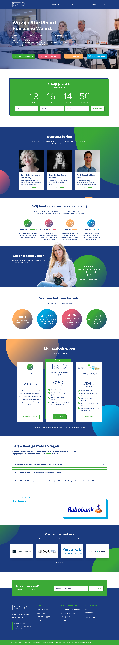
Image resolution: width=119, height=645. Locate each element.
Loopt (89, 642)
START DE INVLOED (98, 56)
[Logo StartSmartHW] (18, 4)
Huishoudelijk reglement (70, 610)
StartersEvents (57, 5)
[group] (21, 551)
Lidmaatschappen (43, 617)
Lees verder (31, 187)
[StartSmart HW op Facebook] (90, 617)
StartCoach (71, 5)
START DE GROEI (75, 56)
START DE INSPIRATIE (51, 56)
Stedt (83, 642)
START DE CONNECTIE (25, 56)
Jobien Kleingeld (56, 642)
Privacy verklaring (67, 617)
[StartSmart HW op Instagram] (94, 617)
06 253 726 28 (17, 617)
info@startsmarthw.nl (20, 614)
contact (48, 454)
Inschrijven (97, 108)
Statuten (64, 620)
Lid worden (83, 5)
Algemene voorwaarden (70, 613)
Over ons (102, 5)
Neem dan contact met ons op (75, 427)
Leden (93, 5)
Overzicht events (30, 416)
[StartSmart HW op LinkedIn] (86, 617)
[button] (56, 562)
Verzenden (96, 588)
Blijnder (74, 642)
